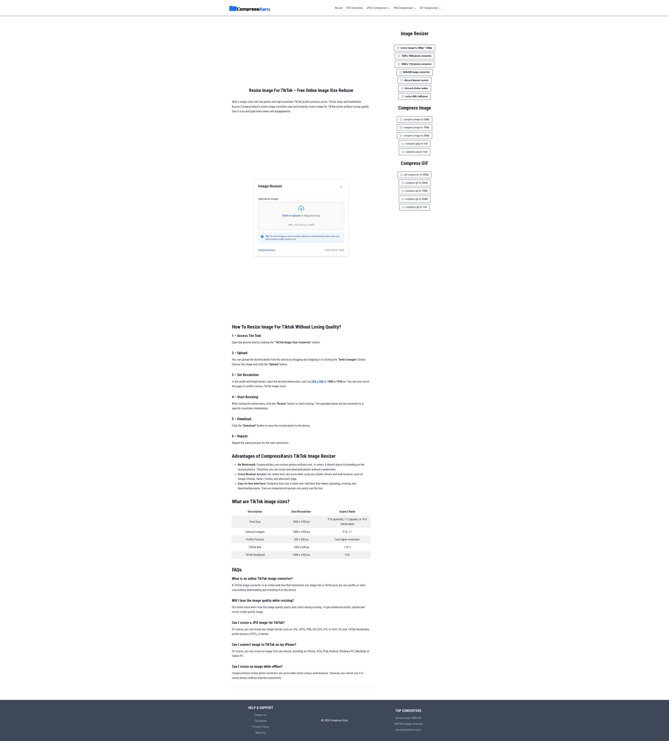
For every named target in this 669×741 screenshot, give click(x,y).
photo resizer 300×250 (408, 718)
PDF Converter (354, 8)
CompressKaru (266, 249)
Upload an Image (268, 198)
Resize (339, 8)
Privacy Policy (260, 726)
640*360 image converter (408, 724)
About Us (260, 732)
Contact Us (260, 715)
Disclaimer (261, 721)
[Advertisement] (301, 55)
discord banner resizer (408, 729)
